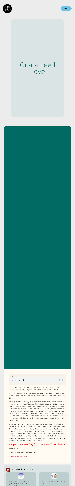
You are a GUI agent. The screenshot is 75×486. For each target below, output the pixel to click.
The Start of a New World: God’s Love (53, 482)
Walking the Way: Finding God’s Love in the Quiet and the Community (20, 483)
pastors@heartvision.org (18, 456)
